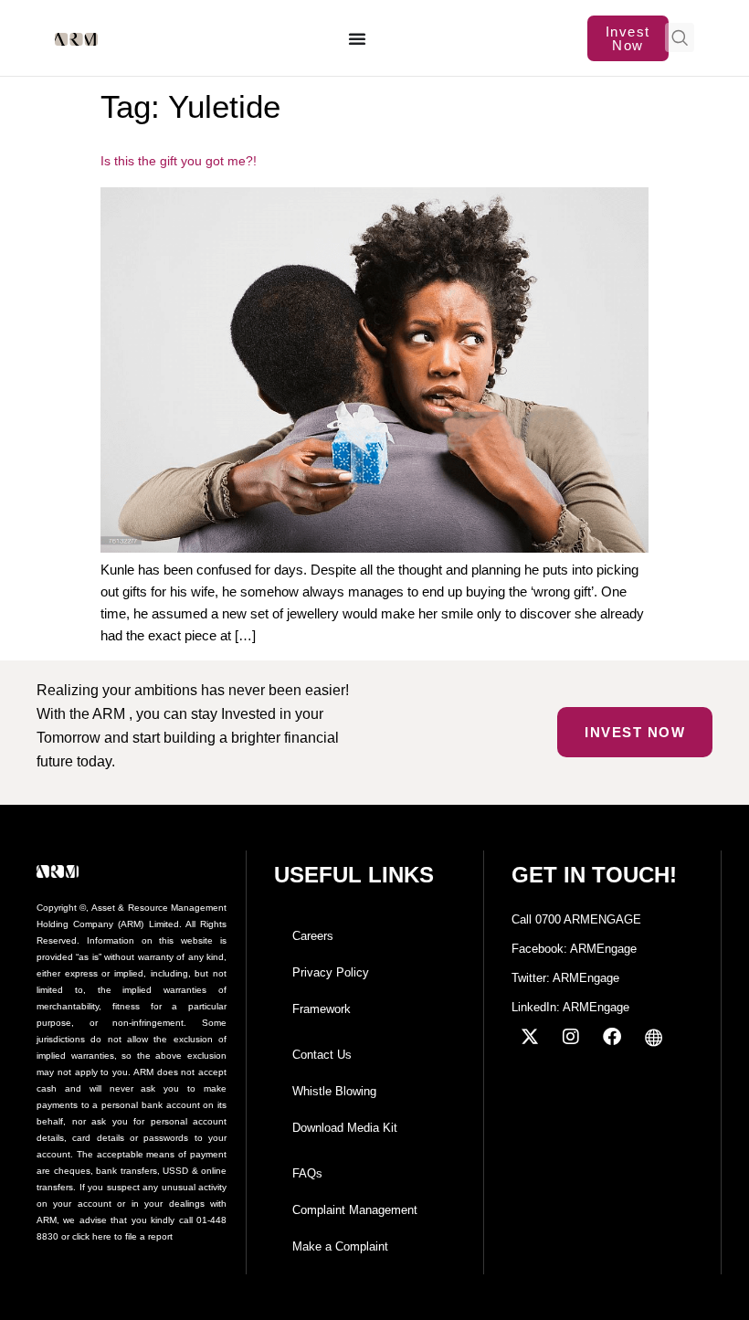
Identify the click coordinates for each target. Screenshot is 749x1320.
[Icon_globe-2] (653, 1037)
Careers (312, 936)
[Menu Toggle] (358, 38)
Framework (321, 1009)
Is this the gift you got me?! (178, 160)
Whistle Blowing (334, 1091)
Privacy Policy (330, 972)
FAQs (307, 1173)
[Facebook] (612, 1037)
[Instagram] (571, 1037)
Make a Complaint (340, 1246)
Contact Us (322, 1054)
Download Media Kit (344, 1128)
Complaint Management (354, 1210)
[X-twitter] (530, 1037)
